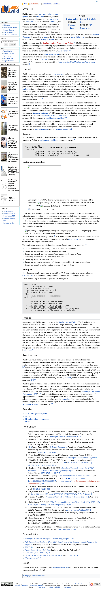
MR (29, 465)
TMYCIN (28, 547)
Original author (72, 19)
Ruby (49, 550)
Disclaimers (67, 587)
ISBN (39, 452)
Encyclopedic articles (10, 27)
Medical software (38, 576)
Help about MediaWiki (10, 35)
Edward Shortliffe (77, 37)
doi (65, 463)
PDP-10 (91, 25)
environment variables (48, 140)
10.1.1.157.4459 (78, 478)
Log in (97, 1)
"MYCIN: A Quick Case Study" (37, 553)
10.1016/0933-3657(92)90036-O (43, 481)
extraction (65, 399)
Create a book (8, 211)
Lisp (81, 22)
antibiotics (53, 22)
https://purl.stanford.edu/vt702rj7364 (82, 458)
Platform (71, 25)
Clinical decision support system (37, 419)
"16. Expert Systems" (57, 447)
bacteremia (54, 19)
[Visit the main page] (10, 10)
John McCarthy (72, 555)
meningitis (30, 22)
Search (3, 38)
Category (26, 576)
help (42, 484)
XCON (27, 422)
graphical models (41, 129)
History (56, 3)
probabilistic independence (53, 116)
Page (25, 3)
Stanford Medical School (68, 322)
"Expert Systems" (32, 558)
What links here (8, 51)
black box (40, 17)
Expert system (86, 28)
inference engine (58, 74)
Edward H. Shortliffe (88, 19)
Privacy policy (41, 587)
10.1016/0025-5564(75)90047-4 (78, 463)
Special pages (7, 56)
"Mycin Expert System (33, 550)
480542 (87, 494)
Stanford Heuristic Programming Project (58, 43)
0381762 (34, 465)
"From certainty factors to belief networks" (74, 476)
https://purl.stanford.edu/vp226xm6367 (65, 437)
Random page (7, 32)
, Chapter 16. (48, 539)
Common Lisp (27, 275)
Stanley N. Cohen (47, 40)
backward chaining (46, 14)
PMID (82, 494)
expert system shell (51, 54)
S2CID (42, 465)
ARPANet (67, 378)
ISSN (66, 494)
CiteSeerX (68, 478)
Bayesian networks (62, 129)
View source (47, 3)
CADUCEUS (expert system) (36, 414)
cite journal (66, 481)
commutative (73, 239)
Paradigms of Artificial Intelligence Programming (76, 62)
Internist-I (28, 417)
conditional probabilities (55, 118)
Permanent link (8, 58)
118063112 (50, 465)
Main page (6, 25)
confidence (26, 89)
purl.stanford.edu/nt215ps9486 (78, 510)
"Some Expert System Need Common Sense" (42, 555)
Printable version (8, 223)
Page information (8, 61)
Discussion (34, 3)
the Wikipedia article (59, 567)
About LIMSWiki (55, 587)
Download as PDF (9, 213)
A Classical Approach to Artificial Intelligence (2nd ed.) (67, 497)
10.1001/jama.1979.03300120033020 (47, 494)
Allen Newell (63, 51)
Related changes (8, 53)
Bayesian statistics (40, 113)
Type (72, 28)
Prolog (44, 59)
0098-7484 (73, 494)
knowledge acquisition (31, 405)
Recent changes (8, 30)
